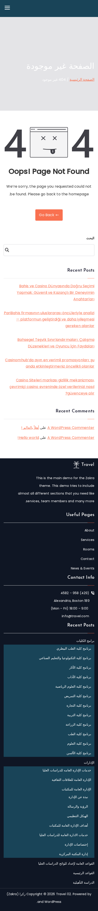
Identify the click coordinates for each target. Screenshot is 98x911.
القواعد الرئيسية (83, 873)
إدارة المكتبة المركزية (73, 854)
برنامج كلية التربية (79, 715)
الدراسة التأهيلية (83, 882)
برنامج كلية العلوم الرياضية (73, 686)
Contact (87, 559)
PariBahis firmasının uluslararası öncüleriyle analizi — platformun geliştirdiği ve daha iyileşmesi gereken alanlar (49, 319)
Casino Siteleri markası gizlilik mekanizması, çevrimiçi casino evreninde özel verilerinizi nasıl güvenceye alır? (52, 387)
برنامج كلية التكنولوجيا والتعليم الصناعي (65, 658)
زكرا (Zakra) (16, 894)
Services (87, 540)
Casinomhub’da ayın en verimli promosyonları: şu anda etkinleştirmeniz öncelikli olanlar (49, 363)
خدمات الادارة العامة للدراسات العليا (63, 835)
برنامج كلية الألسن (79, 753)
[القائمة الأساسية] (7, 8)
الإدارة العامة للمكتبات (76, 789)
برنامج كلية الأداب (79, 677)
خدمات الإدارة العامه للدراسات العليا (67, 770)
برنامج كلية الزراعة (78, 724)
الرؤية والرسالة (77, 806)
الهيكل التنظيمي (77, 816)
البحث (90, 238)
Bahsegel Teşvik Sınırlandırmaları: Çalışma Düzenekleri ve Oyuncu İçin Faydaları (55, 343)
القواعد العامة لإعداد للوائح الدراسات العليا (66, 863)
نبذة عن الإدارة (78, 797)
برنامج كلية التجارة (79, 705)
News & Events (82, 568)
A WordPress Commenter (70, 427)
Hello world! (28, 437)
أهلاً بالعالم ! (30, 427)
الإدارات (89, 762)
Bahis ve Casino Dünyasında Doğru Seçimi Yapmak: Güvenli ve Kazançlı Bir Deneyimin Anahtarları (55, 292)
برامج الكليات (85, 640)
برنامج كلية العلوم (79, 743)
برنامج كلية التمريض (77, 696)
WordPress (52, 901)
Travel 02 (63, 894)
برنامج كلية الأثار (80, 667)
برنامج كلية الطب (79, 734)
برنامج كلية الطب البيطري (74, 648)
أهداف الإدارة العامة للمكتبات (68, 825)
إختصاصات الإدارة (76, 844)
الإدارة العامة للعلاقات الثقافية (71, 779)
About (89, 530)
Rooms (88, 549)
